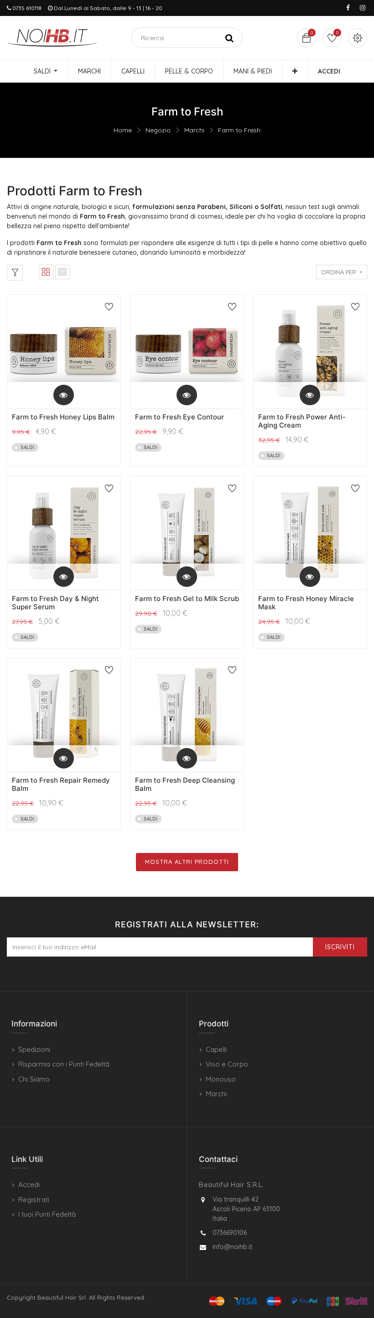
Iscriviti (340, 947)
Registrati (33, 1199)
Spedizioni (34, 1049)
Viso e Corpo (227, 1064)
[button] (294, 71)
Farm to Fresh (239, 130)
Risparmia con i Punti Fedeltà (63, 1064)
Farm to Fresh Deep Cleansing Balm (185, 784)
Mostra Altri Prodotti (187, 861)
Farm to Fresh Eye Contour (179, 417)
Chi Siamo (34, 1079)
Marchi (194, 130)
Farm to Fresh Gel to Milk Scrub (187, 598)
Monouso (221, 1079)
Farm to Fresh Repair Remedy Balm (61, 784)
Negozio (158, 130)
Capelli (216, 1049)
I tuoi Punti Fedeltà (47, 1214)
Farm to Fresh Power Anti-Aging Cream (302, 421)
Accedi (29, 1184)
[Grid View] (46, 272)
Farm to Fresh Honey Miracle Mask (306, 602)
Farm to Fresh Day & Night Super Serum (55, 602)
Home (123, 130)
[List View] (62, 272)
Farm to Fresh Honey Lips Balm (63, 417)
